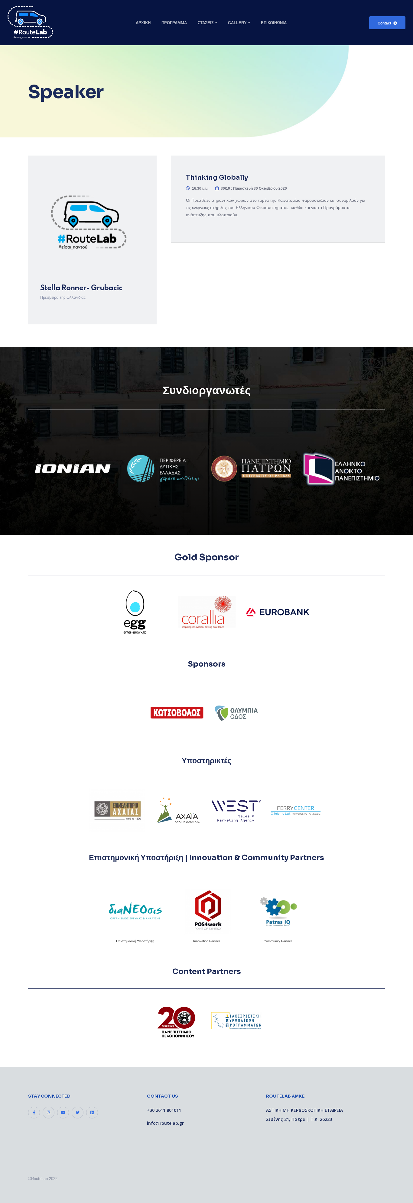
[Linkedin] (92, 1112)
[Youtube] (63, 1112)
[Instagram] (48, 1112)
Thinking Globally (217, 177)
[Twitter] (77, 1112)
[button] (387, 22)
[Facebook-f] (34, 1112)
